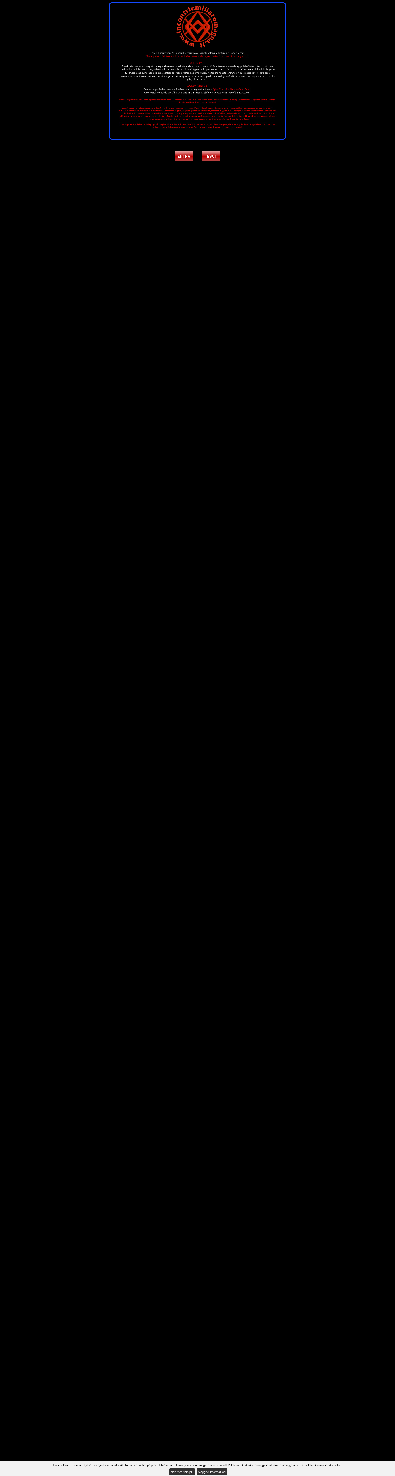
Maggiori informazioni (212, 1472)
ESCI (211, 156)
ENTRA (183, 156)
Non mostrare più (182, 1472)
